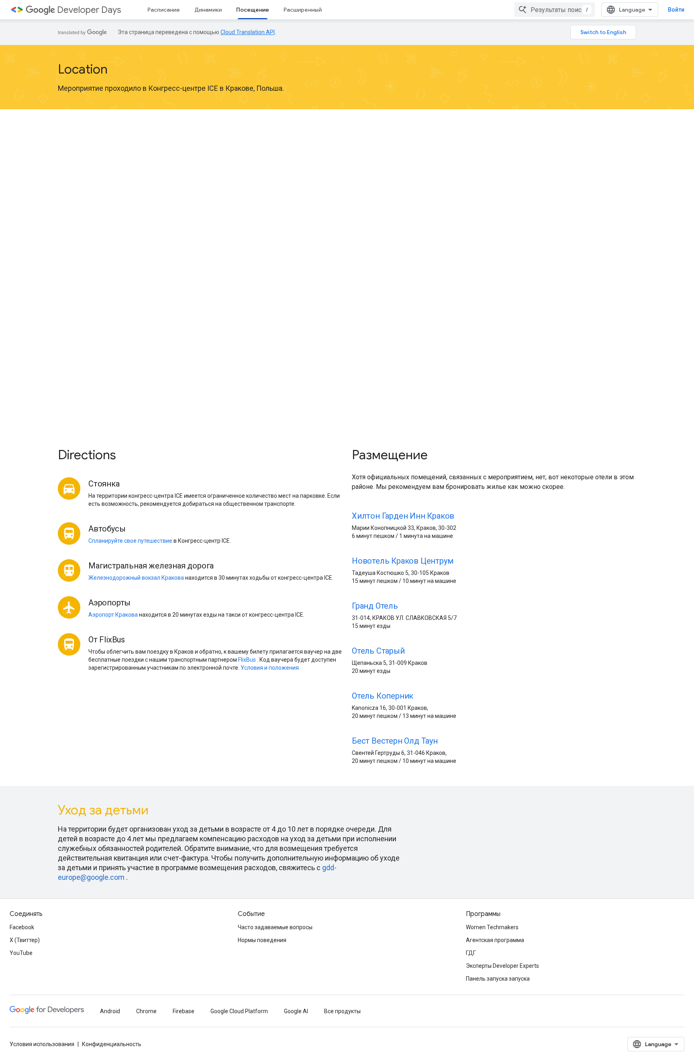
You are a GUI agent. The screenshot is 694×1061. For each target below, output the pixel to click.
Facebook (22, 927)
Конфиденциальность (111, 1044)
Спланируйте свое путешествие (130, 541)
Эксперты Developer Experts (502, 966)
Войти (676, 9)
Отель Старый (378, 651)
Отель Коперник (382, 696)
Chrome (146, 1011)
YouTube (21, 953)
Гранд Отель (375, 606)
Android (110, 1011)
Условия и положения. (270, 667)
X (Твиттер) (25, 940)
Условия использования (42, 1044)
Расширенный (303, 9)
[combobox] (554, 9)
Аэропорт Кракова (113, 614)
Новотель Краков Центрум (402, 561)
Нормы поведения (262, 940)
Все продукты (342, 1011)
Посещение (252, 9)
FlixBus (247, 659)
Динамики (208, 9)
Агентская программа (495, 940)
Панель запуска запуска (498, 978)
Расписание (163, 9)
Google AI (296, 1011)
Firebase (183, 1011)
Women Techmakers (492, 927)
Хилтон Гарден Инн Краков (403, 516)
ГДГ (471, 953)
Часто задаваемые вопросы (275, 927)
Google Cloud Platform (239, 1011)
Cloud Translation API (247, 32)
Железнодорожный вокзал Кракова (136, 577)
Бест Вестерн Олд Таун (395, 741)
